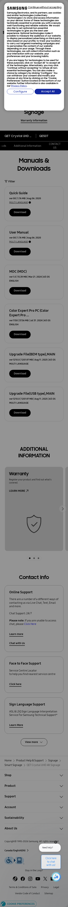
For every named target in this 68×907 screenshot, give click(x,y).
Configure (20, 91)
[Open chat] (56, 876)
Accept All (48, 91)
